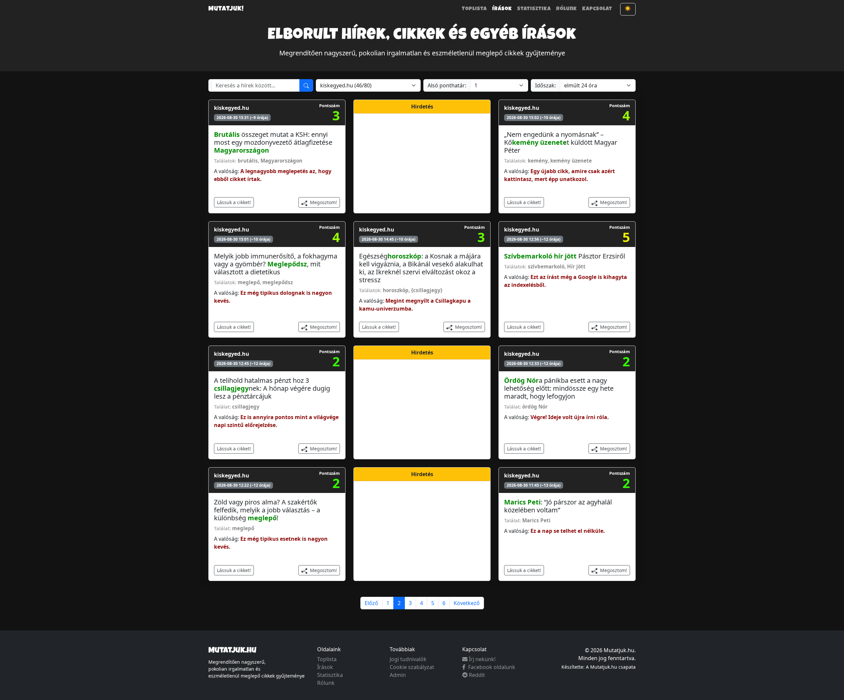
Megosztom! (323, 202)
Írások (502, 9)
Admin (398, 675)
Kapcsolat (597, 9)
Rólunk (566, 9)
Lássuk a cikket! (234, 202)
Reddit (477, 675)
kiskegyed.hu (231, 107)
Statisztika (534, 9)
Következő (467, 603)
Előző (371, 603)
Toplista (474, 9)
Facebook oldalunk (491, 667)
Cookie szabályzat (412, 667)
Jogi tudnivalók (408, 659)
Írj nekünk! (482, 659)
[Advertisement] (422, 162)
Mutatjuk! (226, 9)
